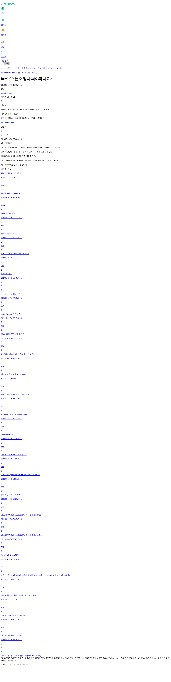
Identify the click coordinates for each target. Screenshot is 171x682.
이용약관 (26, 656)
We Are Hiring (35, 656)
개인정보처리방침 (14, 656)
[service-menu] (2, 64)
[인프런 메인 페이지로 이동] (85, 4)
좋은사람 (4, 135)
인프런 (4, 656)
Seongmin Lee (6, 93)
